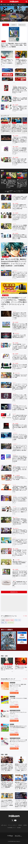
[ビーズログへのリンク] (18, 835)
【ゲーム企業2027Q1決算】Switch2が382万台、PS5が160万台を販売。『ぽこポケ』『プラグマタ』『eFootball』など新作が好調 (19, 417)
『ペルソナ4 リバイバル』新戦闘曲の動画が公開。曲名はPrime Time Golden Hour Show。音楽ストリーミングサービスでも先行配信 (11, 183)
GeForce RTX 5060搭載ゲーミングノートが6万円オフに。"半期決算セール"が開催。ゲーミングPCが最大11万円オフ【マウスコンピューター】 (14, 302)
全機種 (3, 620)
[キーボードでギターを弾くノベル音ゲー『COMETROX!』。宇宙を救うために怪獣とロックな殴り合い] (6, 197)
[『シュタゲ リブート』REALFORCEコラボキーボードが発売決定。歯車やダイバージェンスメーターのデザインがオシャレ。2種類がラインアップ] (6, 509)
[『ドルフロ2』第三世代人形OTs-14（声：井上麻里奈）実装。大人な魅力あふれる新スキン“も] (7, 661)
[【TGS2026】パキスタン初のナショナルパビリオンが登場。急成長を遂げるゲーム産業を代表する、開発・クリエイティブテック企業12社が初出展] (6, 457)
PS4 (19, 620)
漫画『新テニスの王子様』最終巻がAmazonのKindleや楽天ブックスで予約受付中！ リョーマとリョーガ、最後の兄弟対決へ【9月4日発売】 (14, 262)
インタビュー (20, 177)
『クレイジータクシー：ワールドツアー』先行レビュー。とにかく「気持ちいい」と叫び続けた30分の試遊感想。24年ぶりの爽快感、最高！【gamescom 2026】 (14, 18)
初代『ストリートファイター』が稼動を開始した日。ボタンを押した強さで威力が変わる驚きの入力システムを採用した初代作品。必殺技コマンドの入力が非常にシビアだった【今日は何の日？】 (19, 326)
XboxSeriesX (10, 622)
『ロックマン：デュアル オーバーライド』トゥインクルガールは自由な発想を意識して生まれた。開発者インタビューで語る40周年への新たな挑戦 (19, 437)
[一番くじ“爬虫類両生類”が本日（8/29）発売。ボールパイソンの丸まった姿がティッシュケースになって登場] (6, 582)
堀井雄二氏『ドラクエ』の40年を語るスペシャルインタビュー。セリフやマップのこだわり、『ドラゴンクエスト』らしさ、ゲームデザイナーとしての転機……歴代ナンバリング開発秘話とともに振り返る (21, 767)
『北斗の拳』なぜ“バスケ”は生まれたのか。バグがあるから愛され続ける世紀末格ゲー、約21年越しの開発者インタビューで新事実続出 (7, 785)
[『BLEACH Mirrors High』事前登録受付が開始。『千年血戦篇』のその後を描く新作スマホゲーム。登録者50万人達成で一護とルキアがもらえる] (6, 487)
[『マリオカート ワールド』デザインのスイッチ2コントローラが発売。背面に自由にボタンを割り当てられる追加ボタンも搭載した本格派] (6, 356)
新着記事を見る (14, 592)
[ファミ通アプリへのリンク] (10, 835)
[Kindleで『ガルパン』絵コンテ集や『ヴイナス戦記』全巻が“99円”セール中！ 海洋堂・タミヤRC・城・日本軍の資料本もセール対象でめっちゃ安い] (6, 160)
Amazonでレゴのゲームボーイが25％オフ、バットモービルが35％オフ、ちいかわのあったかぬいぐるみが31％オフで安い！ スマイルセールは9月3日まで (19, 217)
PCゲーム (15, 4)
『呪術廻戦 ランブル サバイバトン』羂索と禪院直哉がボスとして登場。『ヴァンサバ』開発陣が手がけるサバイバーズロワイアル (21, 62)
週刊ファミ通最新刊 (7, 629)
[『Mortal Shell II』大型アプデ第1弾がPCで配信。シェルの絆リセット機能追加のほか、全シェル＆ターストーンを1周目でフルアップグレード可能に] (6, 314)
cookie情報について (11, 827)
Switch (8, 4)
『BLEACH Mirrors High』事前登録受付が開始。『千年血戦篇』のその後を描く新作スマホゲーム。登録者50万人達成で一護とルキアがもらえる (19, 489)
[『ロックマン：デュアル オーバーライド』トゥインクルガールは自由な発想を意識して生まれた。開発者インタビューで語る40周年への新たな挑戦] (6, 435)
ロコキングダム (17, 373)
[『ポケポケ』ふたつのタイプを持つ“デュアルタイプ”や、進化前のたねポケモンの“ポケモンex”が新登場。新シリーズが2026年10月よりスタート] (6, 498)
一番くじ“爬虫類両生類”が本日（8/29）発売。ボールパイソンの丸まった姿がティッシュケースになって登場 (19, 583)
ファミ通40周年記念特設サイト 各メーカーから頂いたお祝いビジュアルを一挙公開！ (19, 478)
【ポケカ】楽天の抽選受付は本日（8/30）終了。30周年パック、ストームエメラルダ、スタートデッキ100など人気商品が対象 (19, 206)
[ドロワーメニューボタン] (1, 1)
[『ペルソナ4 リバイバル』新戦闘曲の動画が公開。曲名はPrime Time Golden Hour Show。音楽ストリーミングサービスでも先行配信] (11, 175)
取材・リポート (4, 122)
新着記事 (13, 24)
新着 (1, 4)
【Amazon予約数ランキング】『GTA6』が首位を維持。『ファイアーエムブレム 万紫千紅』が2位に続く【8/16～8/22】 (19, 468)
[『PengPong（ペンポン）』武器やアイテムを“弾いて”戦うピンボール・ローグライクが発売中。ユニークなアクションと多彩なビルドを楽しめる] (6, 396)
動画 (2, 170)
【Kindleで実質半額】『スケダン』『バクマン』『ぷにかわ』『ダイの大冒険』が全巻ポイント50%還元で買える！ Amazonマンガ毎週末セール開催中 (19, 347)
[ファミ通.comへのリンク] (14, 1)
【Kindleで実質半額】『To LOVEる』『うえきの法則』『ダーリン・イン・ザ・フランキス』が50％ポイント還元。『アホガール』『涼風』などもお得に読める (19, 553)
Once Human (16, 333)
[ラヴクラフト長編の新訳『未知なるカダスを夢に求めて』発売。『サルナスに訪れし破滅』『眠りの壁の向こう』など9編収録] (14, 34)
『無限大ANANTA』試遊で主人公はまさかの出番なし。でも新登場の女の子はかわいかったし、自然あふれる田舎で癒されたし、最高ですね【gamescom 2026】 (19, 521)
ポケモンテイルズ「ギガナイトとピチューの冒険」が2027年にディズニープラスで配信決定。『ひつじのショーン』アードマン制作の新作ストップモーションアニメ (19, 542)
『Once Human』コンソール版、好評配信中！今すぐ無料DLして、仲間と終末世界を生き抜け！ (19, 336)
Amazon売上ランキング (8, 679)
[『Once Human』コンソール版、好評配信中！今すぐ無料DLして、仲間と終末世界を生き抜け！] (6, 335)
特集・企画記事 (15, 104)
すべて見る (25, 170)
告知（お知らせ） (16, 528)
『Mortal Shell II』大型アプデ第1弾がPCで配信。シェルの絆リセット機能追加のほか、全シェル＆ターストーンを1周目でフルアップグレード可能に (19, 315)
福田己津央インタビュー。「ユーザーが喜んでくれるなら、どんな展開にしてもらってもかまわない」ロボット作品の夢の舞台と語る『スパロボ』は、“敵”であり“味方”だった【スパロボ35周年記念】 (21, 785)
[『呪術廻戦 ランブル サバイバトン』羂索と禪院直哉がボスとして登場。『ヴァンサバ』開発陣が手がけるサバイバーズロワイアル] (21, 54)
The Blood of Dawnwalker (22, 664)
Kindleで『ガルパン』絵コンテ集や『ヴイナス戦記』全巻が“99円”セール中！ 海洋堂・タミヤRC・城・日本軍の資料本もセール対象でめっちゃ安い (19, 161)
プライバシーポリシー (12, 825)
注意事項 (25, 825)
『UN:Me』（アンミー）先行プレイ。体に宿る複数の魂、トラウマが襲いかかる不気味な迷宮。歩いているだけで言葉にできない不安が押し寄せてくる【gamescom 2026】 (17, 128)
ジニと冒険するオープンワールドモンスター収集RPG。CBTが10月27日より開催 (19, 376)
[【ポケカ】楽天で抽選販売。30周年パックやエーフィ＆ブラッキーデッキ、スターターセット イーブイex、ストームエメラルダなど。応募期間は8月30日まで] (7, 795)
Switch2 (4, 4)
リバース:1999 (16, 559)
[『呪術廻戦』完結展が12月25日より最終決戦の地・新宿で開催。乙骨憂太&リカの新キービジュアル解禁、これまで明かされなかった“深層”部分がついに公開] (6, 88)
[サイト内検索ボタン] (26, 1)
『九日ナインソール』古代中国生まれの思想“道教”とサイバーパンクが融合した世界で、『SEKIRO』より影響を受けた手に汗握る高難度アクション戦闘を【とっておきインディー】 (19, 139)
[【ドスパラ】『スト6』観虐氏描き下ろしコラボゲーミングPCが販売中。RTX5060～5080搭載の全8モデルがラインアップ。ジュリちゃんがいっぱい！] (6, 149)
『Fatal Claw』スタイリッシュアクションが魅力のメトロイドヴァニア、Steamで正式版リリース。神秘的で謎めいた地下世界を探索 (19, 407)
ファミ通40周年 (17, 475)
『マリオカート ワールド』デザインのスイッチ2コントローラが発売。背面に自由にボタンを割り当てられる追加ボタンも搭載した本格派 (19, 357)
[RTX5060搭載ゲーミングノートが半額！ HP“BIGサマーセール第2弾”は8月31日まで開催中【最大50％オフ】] (6, 426)
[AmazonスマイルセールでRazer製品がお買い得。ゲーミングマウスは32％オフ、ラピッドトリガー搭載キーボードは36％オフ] (6, 366)
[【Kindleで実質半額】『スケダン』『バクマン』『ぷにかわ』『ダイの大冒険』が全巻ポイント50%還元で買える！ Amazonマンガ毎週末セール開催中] (6, 345)
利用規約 (20, 825)
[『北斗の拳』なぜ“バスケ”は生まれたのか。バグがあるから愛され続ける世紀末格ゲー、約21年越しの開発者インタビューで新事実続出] (7, 777)
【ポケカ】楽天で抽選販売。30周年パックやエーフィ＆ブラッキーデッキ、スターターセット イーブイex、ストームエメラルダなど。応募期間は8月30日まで (7, 803)
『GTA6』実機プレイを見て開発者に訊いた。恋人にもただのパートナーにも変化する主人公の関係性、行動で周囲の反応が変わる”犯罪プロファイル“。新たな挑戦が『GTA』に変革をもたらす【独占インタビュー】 (7, 767)
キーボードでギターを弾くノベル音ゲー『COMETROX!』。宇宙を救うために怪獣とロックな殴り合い (19, 198)
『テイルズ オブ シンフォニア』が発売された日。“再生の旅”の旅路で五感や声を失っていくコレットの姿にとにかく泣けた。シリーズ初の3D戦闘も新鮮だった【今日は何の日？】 (19, 573)
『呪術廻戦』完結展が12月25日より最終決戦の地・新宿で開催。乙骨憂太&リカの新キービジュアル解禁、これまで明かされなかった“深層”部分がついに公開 (19, 89)
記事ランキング (22, 24)
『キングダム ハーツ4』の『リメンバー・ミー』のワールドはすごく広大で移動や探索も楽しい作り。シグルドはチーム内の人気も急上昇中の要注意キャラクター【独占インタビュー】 (21, 803)
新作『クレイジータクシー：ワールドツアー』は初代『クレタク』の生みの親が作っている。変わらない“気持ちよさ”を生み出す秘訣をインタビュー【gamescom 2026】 (22, 183)
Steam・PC (4, 622)
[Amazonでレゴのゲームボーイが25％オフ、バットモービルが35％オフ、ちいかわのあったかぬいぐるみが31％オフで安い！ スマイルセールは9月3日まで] (6, 215)
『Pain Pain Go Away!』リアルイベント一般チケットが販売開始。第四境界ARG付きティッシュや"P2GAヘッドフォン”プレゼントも (19, 531)
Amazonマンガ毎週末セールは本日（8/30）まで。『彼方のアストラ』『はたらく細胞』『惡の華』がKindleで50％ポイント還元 (19, 108)
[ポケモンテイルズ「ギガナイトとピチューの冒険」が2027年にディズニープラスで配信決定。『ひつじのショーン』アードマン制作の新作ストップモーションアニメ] (6, 540)
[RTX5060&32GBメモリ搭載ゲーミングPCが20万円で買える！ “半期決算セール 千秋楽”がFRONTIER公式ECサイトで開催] (6, 236)
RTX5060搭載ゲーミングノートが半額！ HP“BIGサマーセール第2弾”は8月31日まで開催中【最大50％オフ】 (19, 426)
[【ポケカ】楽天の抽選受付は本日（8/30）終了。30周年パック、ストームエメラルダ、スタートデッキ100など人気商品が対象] (6, 206)
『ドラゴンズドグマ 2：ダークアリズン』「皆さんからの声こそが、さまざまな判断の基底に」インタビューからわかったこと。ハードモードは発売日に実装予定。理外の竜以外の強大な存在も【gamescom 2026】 (19, 448)
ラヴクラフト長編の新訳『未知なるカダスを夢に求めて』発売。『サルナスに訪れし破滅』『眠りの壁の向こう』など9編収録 (14, 45)
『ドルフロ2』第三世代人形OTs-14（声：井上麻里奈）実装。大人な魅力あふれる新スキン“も (7, 668)
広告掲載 (19, 827)
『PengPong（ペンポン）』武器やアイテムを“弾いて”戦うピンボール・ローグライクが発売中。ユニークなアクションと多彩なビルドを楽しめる (19, 397)
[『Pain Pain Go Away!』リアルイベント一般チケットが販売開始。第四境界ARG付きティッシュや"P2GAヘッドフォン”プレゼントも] (6, 531)
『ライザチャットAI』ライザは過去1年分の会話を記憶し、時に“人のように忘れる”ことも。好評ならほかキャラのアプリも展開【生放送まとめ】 (6, 128)
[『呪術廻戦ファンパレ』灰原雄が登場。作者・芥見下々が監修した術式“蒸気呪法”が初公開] (6, 99)
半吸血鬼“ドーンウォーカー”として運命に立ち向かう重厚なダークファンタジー (21, 667)
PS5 (11, 4)
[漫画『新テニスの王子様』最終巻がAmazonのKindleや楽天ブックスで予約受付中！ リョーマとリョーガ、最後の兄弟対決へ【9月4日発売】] (14, 249)
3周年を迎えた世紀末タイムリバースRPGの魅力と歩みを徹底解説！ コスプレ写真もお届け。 (19, 563)
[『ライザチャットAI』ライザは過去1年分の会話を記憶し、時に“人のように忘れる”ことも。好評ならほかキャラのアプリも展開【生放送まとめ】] (6, 120)
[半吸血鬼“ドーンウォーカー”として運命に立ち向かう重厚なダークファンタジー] (21, 661)
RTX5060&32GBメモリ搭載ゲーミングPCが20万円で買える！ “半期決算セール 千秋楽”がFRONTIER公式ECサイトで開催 (19, 236)
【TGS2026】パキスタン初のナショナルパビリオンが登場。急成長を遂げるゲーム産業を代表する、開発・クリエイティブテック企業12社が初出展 (19, 459)
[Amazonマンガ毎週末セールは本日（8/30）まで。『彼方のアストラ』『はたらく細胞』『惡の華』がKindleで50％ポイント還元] (6, 107)
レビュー (3, 15)
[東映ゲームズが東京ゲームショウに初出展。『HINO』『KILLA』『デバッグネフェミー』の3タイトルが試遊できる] (7, 54)
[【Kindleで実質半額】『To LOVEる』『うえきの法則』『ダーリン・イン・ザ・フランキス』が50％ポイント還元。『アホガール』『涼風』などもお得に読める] (6, 551)
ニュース (3, 41)
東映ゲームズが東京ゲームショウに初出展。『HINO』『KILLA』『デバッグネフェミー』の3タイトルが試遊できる (7, 62)
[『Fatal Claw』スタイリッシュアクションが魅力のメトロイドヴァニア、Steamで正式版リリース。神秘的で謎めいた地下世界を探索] (6, 407)
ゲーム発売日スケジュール (9, 616)
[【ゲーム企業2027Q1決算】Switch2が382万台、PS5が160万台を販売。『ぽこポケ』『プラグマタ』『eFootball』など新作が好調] (6, 416)
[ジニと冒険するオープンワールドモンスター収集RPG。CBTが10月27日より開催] (6, 375)
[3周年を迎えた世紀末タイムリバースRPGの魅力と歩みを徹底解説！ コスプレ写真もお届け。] (6, 562)
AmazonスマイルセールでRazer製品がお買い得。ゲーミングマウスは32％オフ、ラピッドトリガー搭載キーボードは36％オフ (19, 366)
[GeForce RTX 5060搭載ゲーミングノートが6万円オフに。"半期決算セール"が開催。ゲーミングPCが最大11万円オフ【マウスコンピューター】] (14, 288)
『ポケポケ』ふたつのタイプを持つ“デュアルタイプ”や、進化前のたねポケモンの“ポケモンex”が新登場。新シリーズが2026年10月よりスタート (19, 500)
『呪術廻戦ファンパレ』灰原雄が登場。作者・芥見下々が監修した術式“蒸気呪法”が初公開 (19, 99)
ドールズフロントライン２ (8, 664)
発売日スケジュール (22, 4)
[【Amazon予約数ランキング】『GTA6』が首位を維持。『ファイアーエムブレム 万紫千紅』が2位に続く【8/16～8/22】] (6, 468)
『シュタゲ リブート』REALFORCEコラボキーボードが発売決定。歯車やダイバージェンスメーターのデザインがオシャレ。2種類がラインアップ (19, 510)
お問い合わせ (4, 825)
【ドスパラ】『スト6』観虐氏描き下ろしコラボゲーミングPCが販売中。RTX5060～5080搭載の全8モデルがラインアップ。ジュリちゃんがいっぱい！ (19, 150)
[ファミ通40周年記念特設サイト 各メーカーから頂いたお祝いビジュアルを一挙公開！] (6, 477)
